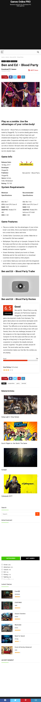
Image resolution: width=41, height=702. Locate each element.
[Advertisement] (20, 28)
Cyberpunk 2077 (6, 496)
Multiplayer (14, 61)
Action (7, 57)
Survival (24, 383)
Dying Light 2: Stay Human (10, 417)
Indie (8, 61)
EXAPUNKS (18, 602)
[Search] (38, 52)
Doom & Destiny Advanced (23, 647)
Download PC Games (8, 69)
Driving (6, 574)
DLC (5, 572)
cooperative (11, 383)
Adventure (7, 567)
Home (2, 57)
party (17, 383)
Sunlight (4, 470)
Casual (6, 569)
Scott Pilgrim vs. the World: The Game (14, 443)
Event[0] (17, 591)
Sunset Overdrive (20, 614)
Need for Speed (20, 636)
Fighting (6, 577)
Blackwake (18, 625)
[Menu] (2, 52)
